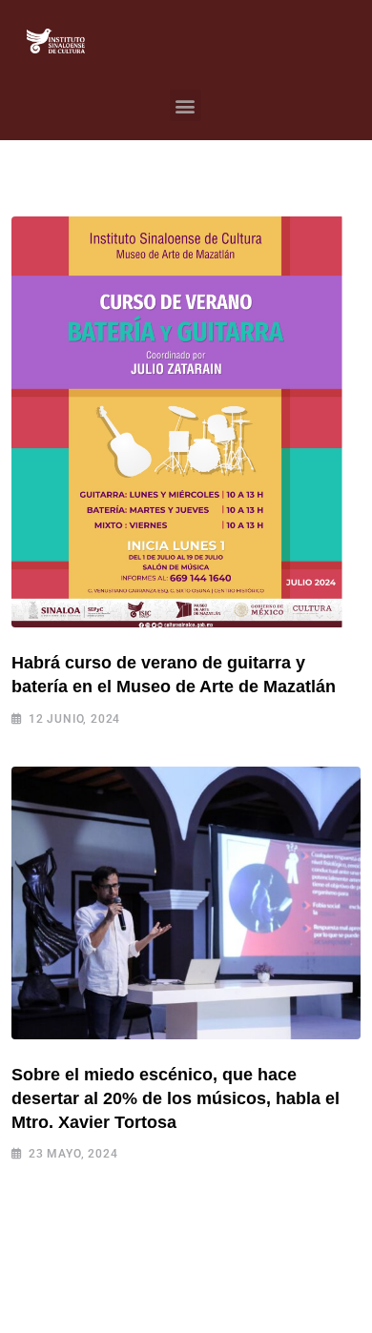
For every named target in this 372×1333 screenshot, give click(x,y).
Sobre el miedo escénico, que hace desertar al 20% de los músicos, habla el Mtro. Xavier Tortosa (175, 1098)
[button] (185, 105)
